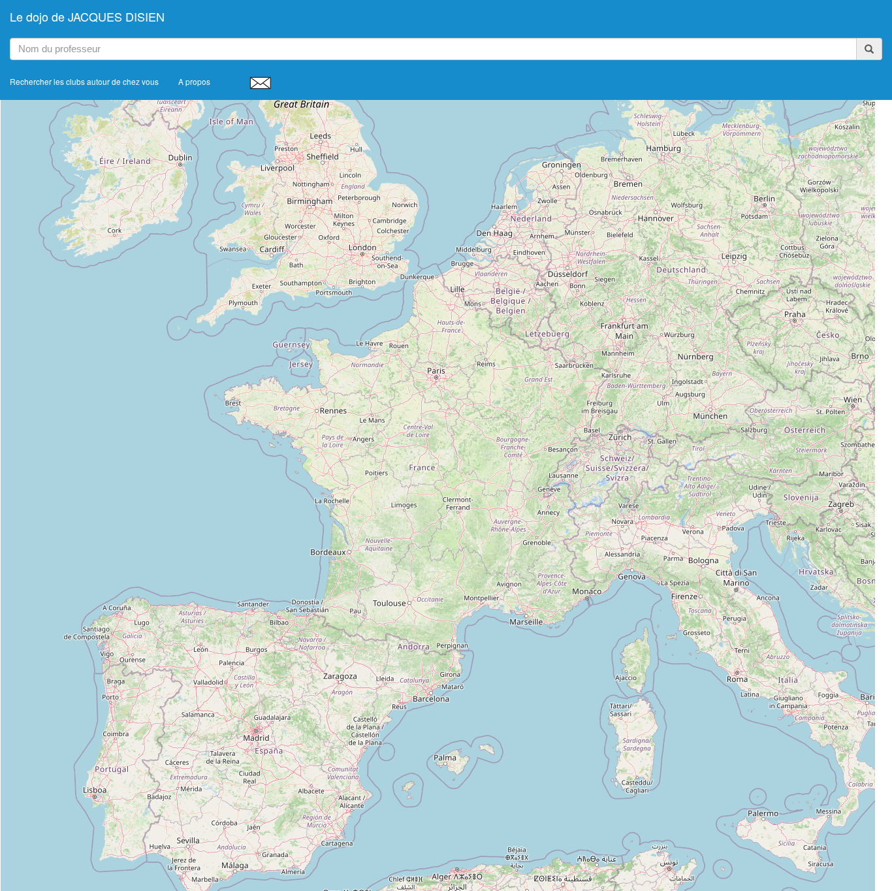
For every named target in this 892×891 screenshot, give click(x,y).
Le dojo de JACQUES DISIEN (87, 16)
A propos (194, 81)
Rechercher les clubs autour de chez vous (84, 81)
